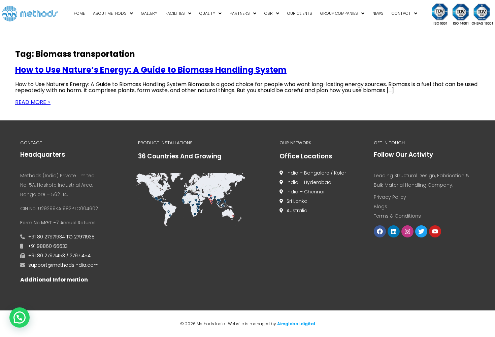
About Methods (110, 13)
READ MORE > (33, 102)
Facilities (175, 13)
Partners (240, 13)
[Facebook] (380, 231)
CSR (268, 13)
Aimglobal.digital (296, 324)
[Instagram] (407, 231)
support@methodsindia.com (63, 265)
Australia (297, 210)
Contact (401, 13)
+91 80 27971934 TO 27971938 (61, 236)
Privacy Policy (390, 197)
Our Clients (299, 13)
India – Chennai (305, 191)
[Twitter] (421, 231)
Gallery (149, 13)
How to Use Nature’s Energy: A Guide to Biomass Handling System (151, 69)
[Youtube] (435, 231)
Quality (207, 13)
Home (79, 13)
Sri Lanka (297, 201)
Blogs (380, 206)
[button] (113, 14)
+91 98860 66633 (47, 246)
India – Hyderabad (309, 182)
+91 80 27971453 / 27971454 (59, 255)
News (378, 13)
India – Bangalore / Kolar (316, 173)
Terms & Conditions (397, 216)
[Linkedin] (394, 231)
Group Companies (339, 13)
